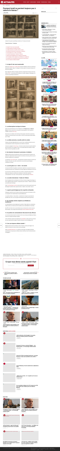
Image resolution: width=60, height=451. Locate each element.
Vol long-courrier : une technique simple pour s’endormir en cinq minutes (49, 165)
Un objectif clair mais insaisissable (12, 47)
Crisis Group (16, 146)
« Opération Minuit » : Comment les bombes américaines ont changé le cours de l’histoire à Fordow (10, 308)
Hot (4, 312)
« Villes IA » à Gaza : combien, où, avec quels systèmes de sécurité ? (29, 293)
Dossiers (26, 290)
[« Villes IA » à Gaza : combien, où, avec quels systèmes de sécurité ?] (30, 284)
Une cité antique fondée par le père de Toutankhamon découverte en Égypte (48, 49)
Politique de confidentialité (42, 448)
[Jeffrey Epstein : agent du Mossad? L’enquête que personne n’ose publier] (11, 419)
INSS (9, 73)
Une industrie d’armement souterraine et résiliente (15, 51)
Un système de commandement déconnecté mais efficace (17, 58)
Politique (16, 290)
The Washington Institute (12, 185)
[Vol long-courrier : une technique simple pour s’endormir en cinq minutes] (49, 158)
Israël (16, 255)
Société (4, 291)
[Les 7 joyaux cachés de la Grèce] (49, 88)
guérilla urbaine (28, 254)
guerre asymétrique (7, 255)
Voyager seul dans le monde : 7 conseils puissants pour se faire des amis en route (49, 129)
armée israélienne (7, 254)
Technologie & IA (24, 291)
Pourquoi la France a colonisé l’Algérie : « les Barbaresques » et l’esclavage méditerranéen (29, 324)
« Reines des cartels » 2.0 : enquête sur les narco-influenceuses (27, 376)
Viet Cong (14, 131)
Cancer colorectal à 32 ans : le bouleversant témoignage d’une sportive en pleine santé (49, 38)
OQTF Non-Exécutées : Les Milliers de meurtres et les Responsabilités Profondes (29, 426)
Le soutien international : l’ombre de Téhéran (14, 54)
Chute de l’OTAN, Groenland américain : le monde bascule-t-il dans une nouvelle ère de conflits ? (27, 356)
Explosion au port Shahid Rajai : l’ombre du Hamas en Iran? (29, 308)
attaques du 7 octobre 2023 (14, 66)
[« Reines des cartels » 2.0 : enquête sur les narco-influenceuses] (9, 377)
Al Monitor (31, 174)
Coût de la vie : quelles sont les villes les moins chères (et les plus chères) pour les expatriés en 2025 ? (29, 442)
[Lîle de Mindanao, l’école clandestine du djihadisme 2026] (9, 367)
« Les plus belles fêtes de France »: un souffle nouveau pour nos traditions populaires (49, 83)
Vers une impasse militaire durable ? (13, 59)
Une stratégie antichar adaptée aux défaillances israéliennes (17, 56)
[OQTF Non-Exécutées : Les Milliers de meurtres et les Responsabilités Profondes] (30, 419)
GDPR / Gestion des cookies (34, 448)
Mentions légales (52, 448)
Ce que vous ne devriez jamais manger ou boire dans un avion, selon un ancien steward (49, 141)
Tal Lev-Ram (12, 159)
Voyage (50, 66)
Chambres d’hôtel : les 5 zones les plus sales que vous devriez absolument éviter (49, 105)
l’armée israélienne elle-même (28, 209)
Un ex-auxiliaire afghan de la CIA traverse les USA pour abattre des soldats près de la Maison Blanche (27, 386)
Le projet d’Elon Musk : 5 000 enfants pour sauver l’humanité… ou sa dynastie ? (49, 35)
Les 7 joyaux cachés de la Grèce (49, 94)
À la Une (4, 290)
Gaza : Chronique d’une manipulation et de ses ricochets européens (11, 293)
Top (24, 2)
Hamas (13, 255)
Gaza (23, 254)
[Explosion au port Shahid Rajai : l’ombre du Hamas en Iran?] (30, 300)
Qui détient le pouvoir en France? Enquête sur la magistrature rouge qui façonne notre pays (11, 442)
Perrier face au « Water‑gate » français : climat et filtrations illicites (49, 30)
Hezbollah (23, 218)
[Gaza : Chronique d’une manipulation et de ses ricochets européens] (11, 284)
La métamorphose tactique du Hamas (13, 48)
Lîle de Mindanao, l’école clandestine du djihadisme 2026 (27, 366)
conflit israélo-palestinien (16, 254)
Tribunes (23, 322)
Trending (4, 364)
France (13, 290)
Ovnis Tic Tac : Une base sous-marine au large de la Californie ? (49, 44)
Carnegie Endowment (12, 229)
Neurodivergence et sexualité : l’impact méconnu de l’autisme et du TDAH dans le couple (49, 52)
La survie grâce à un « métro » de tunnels (13, 52)
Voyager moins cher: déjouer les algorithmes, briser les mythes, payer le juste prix (49, 69)
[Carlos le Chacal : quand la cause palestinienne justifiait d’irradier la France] (1, 225)
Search (56, 8)
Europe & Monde (9, 290)
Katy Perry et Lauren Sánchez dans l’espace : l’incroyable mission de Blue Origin (49, 46)
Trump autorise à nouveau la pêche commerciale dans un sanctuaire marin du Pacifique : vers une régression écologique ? (49, 41)
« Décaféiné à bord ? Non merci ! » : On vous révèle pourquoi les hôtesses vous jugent (49, 117)
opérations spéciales (23, 255)
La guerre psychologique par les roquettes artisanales (16, 55)
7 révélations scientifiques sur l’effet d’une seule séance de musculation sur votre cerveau (51, 26)
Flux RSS (47, 448)
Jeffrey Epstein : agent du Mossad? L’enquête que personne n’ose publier (11, 426)
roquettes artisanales (32, 255)
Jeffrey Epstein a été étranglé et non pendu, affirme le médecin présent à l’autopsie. (11, 325)
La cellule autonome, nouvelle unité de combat (15, 49)
